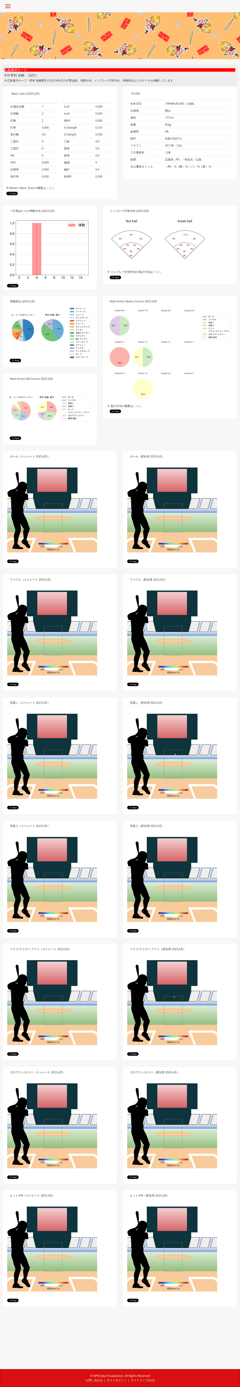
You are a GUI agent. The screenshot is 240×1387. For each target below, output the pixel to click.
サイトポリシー (117, 1380)
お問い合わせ (94, 1380)
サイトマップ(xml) (142, 1380)
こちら (50, 188)
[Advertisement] (60, 1341)
